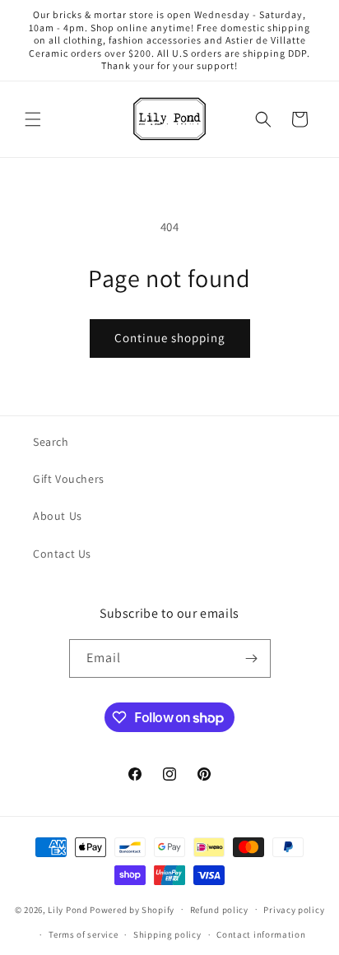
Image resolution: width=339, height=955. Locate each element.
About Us (57, 515)
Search (51, 441)
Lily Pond (67, 909)
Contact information (260, 934)
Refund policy (219, 910)
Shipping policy (167, 934)
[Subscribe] (252, 658)
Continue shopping (169, 337)
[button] (33, 119)
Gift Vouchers (68, 478)
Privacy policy (293, 910)
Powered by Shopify (132, 909)
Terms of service (83, 934)
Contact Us (62, 553)
